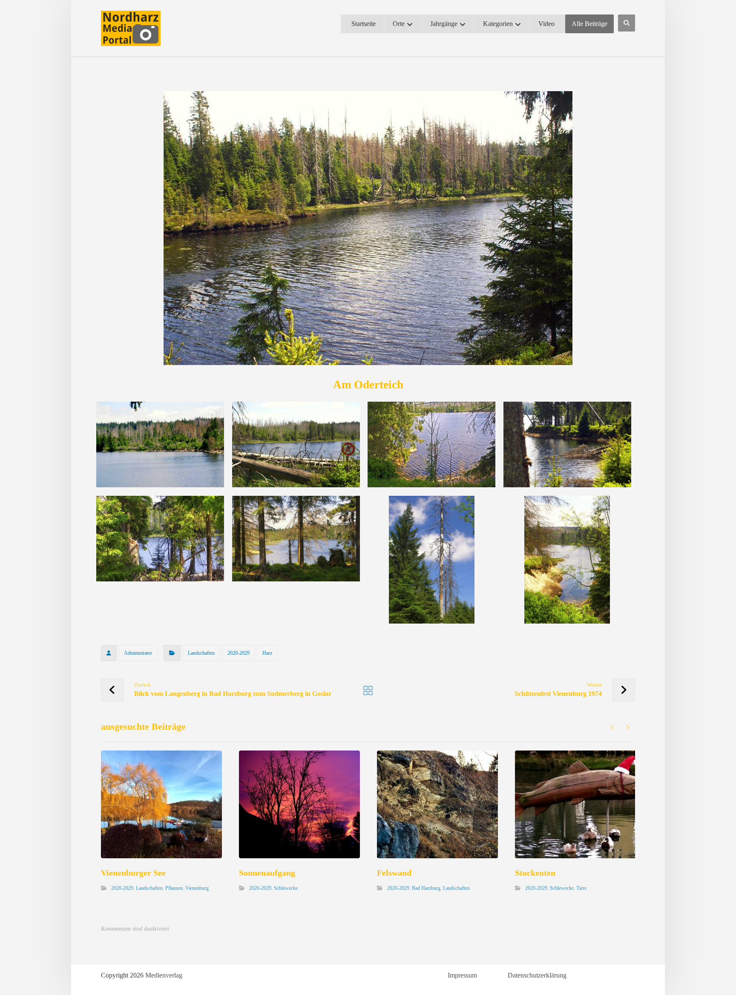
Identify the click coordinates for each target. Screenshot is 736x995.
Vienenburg (197, 888)
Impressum (462, 975)
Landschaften (201, 653)
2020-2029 (238, 653)
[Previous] (613, 727)
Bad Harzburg (426, 888)
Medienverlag (163, 975)
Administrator (138, 653)
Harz (267, 653)
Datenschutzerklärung (537, 975)
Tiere (581, 888)
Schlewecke (286, 888)
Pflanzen (174, 888)
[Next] (627, 727)
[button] (626, 23)
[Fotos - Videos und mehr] (131, 28)
